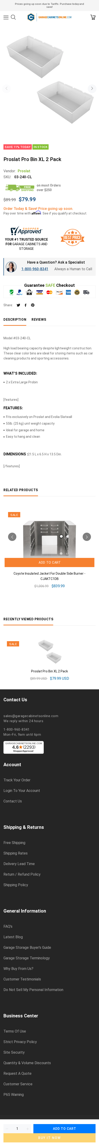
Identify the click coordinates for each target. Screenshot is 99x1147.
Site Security (14, 1052)
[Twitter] (18, 305)
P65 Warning (13, 1095)
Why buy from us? (18, 969)
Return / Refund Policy (22, 874)
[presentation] (6, 88)
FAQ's (7, 926)
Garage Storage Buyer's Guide (27, 947)
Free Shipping (14, 843)
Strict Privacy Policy (20, 1042)
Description (14, 319)
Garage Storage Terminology (26, 958)
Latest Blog (13, 937)
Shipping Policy (15, 885)
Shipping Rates (15, 853)
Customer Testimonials (22, 979)
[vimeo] (32, 305)
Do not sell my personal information (33, 990)
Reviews (39, 319)
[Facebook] (25, 305)
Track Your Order (16, 780)
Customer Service (17, 1084)
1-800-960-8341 (34, 269)
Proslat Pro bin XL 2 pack (49, 671)
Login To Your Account (21, 791)
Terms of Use (14, 1031)
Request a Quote (17, 1073)
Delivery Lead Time (19, 864)
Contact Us (12, 801)
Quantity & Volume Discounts (27, 1063)
